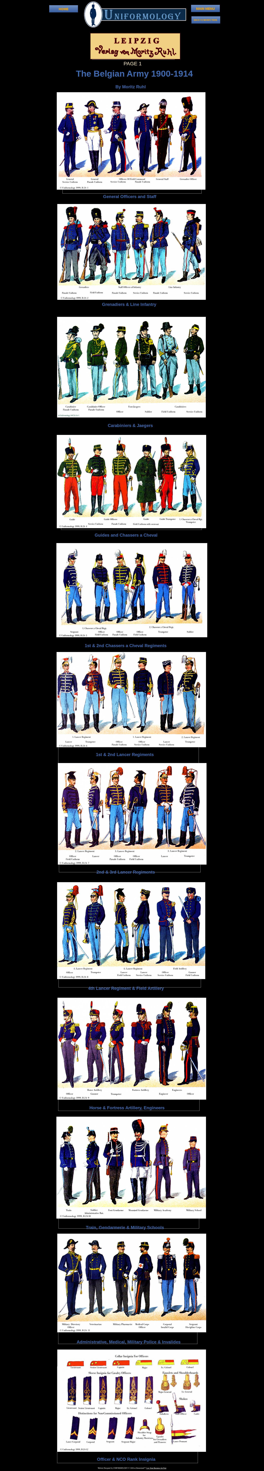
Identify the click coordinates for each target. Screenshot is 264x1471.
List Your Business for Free (156, 1468)
